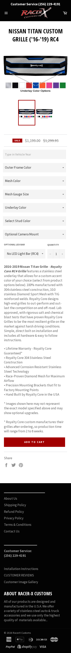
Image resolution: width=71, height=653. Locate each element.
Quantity (53, 244)
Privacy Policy (13, 518)
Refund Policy (14, 511)
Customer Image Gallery (21, 582)
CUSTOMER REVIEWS (19, 575)
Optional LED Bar (14, 244)
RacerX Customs (22, 633)
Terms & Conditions (17, 524)
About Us (10, 498)
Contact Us (12, 531)
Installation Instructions (21, 569)
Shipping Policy (15, 505)
